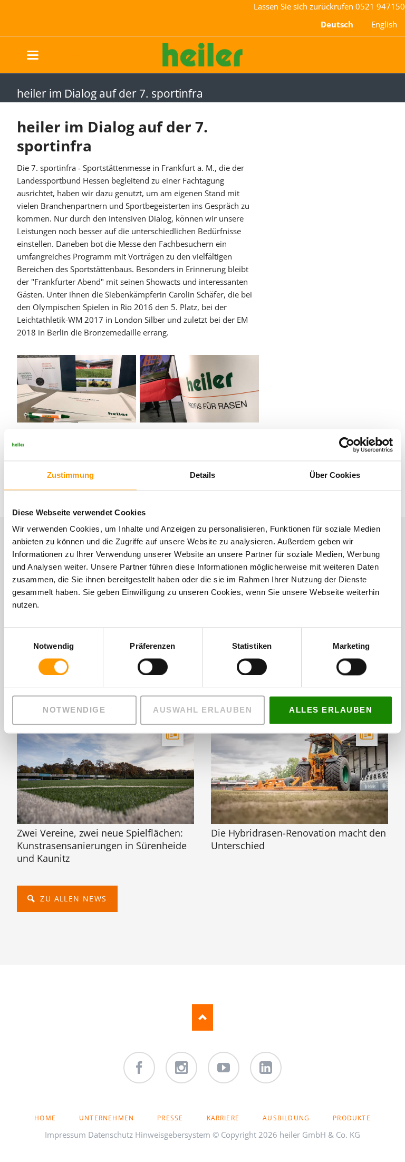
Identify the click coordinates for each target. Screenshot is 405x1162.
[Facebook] (139, 1067)
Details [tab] (203, 474)
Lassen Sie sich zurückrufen (304, 6)
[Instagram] (181, 1067)
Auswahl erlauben (202, 710)
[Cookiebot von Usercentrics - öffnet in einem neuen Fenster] (347, 445)
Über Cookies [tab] (335, 474)
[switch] (141, 666)
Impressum (65, 1134)
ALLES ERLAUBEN (330, 710)
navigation (43, 55)
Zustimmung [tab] (70, 474)
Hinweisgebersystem (172, 1134)
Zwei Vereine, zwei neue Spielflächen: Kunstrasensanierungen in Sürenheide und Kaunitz (102, 846)
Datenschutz (110, 1134)
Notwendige (74, 710)
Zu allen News (72, 899)
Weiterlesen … (133, 796)
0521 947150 (380, 6)
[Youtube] (223, 1067)
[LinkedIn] (266, 1067)
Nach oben (202, 1017)
